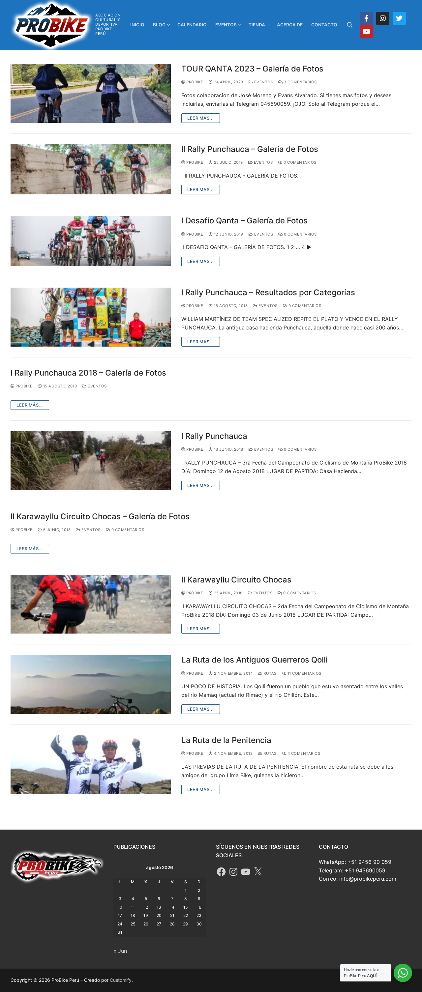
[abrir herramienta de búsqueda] (350, 25)
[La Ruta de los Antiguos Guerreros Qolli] (91, 684)
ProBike (194, 82)
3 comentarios (300, 82)
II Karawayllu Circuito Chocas (236, 579)
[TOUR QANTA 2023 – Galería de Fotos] (91, 93)
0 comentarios (299, 162)
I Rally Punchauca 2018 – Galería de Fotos (88, 373)
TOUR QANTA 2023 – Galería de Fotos (252, 68)
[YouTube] (245, 871)
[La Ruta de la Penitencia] (91, 764)
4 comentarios (303, 753)
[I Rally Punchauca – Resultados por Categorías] (91, 317)
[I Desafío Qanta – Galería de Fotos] (91, 241)
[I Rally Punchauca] (91, 460)
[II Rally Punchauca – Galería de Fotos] (91, 169)
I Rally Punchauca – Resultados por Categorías (268, 292)
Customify (121, 980)
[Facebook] (366, 18)
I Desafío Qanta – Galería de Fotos (244, 220)
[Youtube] (366, 31)
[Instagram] (382, 18)
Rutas (269, 673)
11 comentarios (303, 673)
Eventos (263, 82)
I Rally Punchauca (214, 436)
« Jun (120, 951)
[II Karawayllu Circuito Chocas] (91, 604)
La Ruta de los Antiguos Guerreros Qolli (254, 660)
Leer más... (200, 118)
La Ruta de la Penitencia (226, 740)
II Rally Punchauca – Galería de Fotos (249, 149)
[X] (258, 871)
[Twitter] (399, 18)
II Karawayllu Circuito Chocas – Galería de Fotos (100, 516)
